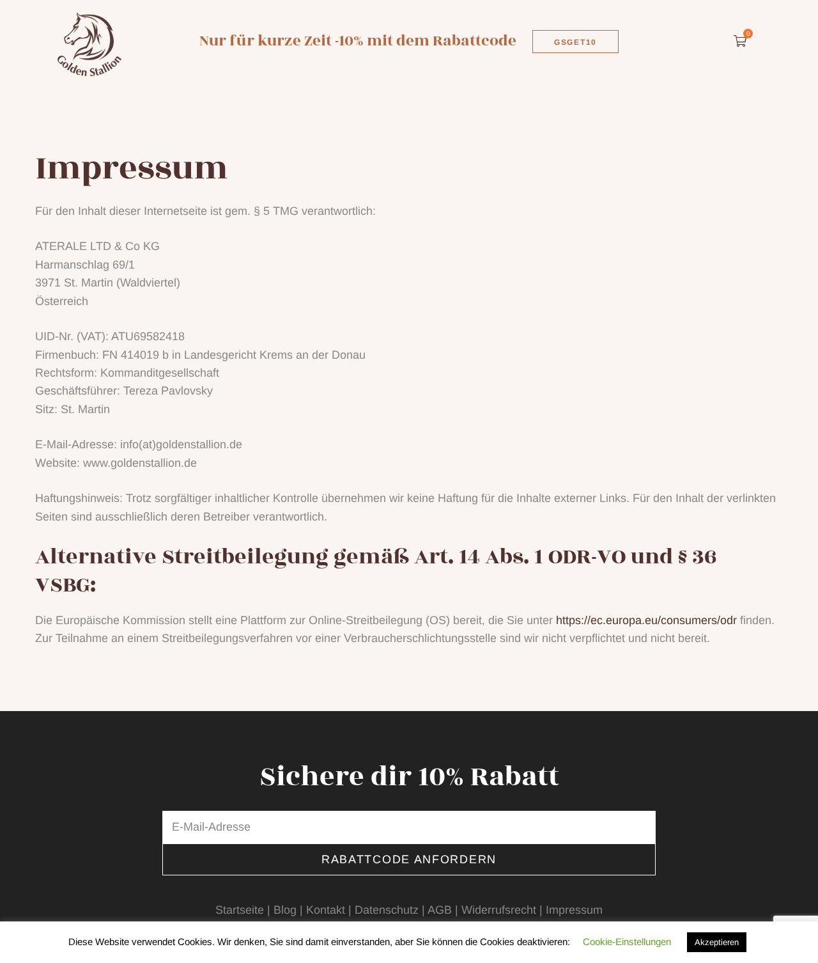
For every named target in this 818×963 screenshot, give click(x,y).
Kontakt (325, 910)
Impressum (574, 910)
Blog (285, 910)
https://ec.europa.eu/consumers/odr (646, 620)
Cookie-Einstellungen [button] (627, 941)
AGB (440, 910)
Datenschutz (387, 910)
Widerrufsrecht (498, 910)
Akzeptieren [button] (717, 942)
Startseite (239, 910)
